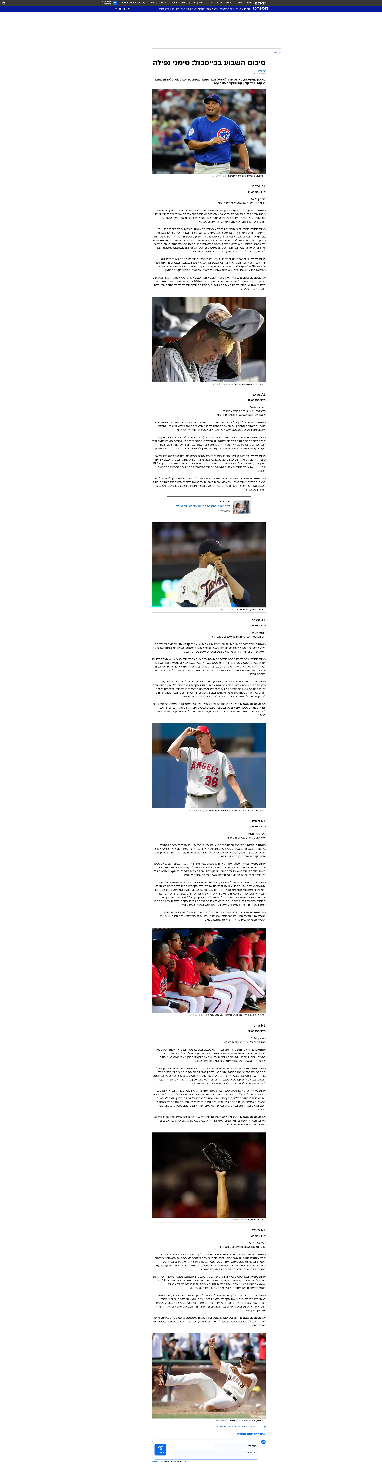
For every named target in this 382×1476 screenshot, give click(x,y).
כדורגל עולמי (212, 9)
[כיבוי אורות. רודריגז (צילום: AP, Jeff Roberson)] (209, 1177)
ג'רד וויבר (248, 1427)
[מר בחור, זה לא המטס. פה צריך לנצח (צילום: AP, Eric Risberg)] (209, 1378)
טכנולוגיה (162, 3)
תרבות (219, 3)
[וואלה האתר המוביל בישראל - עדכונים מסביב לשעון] (260, 2)
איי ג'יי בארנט (237, 1427)
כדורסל (201, 9)
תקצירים (175, 9)
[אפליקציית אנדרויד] (128, 9)
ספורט (239, 3)
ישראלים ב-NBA (188, 9)
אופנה (152, 3)
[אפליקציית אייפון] (124, 9)
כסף (201, 3)
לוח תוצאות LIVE (242, 9)
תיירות (174, 3)
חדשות (249, 3)
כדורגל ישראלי (226, 9)
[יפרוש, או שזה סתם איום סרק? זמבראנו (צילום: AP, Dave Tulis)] (209, 134)
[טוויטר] (120, 9)
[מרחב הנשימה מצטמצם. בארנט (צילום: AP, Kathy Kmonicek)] (209, 342)
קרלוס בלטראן (259, 1427)
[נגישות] (4, 3)
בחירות (228, 3)
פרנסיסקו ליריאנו (223, 1427)
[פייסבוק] (116, 9)
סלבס (209, 3)
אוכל (193, 3)
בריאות (184, 3)
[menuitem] (247, 3)
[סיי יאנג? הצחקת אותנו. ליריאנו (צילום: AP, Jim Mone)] (209, 567)
